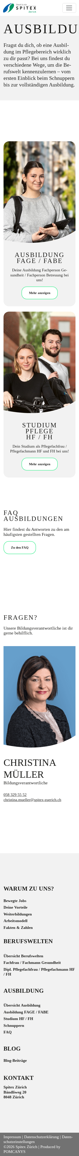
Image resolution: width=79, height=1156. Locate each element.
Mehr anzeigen (39, 293)
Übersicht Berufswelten (23, 956)
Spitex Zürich (26, 1147)
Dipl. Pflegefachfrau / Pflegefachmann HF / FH (39, 972)
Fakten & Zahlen (18, 927)
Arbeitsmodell (15, 921)
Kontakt (19, 1078)
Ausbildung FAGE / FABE (26, 1012)
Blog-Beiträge (15, 1060)
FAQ (8, 1032)
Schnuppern (14, 1025)
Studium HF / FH (18, 1018)
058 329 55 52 (15, 794)
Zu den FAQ (20, 547)
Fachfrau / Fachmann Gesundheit (32, 962)
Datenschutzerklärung (41, 1137)
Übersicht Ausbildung (22, 1005)
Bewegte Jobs (15, 901)
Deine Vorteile (15, 907)
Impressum (12, 1137)
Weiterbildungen (18, 914)
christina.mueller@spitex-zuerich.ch (32, 800)
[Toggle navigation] (69, 8)
